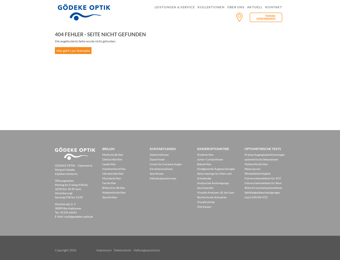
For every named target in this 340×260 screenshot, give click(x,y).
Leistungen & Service (175, 7)
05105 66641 (68, 212)
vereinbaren (265, 18)
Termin (270, 16)
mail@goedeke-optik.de (78, 216)
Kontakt (273, 7)
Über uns (235, 7)
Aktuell (254, 7)
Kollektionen (211, 7)
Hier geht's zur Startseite (73, 50)
